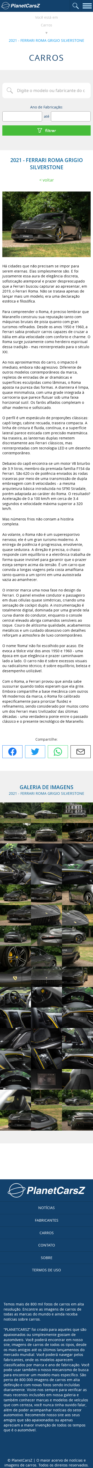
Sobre (46, 1257)
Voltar (48, 180)
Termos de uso (46, 1270)
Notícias (46, 1207)
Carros (46, 25)
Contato (46, 1245)
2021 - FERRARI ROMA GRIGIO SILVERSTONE (46, 40)
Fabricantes (46, 1220)
